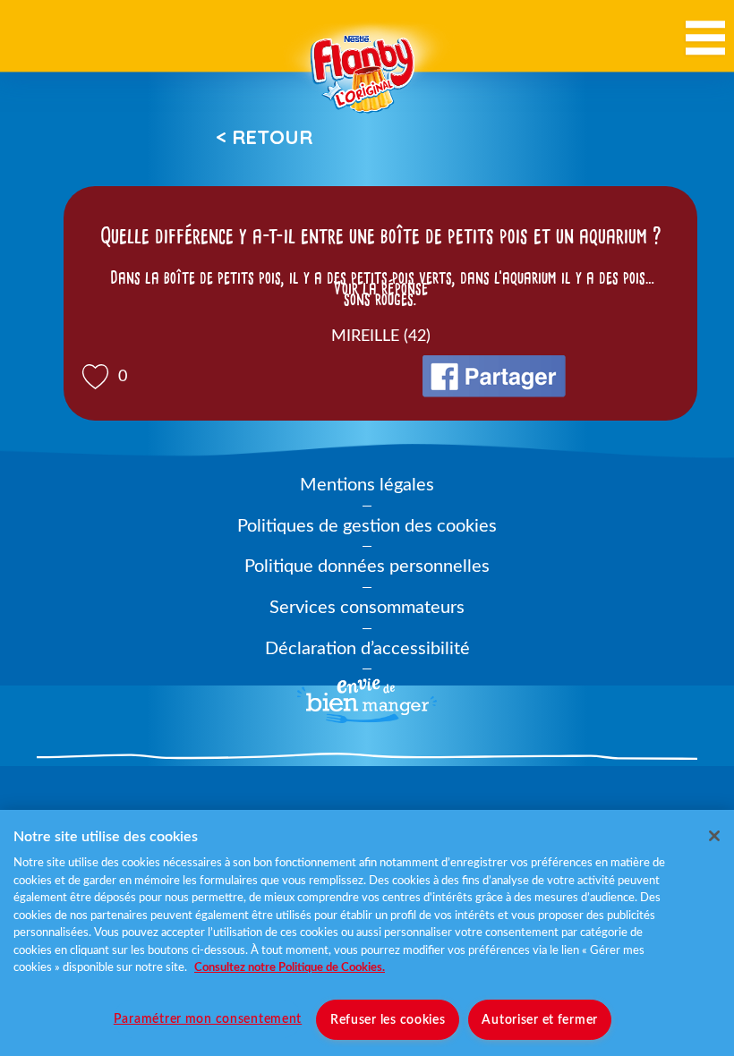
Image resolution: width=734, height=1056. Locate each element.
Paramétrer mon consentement (208, 1019)
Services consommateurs (367, 608)
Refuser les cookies (388, 1019)
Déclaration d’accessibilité (367, 649)
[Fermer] (714, 836)
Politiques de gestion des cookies (367, 526)
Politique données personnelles (367, 566)
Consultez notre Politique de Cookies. (289, 968)
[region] (367, 933)
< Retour (264, 137)
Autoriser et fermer (540, 1019)
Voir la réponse (380, 288)
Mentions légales (367, 485)
